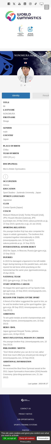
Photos (25, 430)
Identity (15, 95)
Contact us (25, 409)
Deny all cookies (27, 438)
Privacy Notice (25, 414)
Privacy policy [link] (25, 442)
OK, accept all (9, 438)
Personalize (43, 438)
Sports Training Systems (25, 425)
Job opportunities (25, 419)
